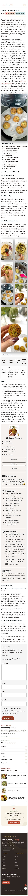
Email (3, 691)
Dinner (3, 862)
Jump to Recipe (20, 13)
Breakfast (4, 856)
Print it (15, 459)
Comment (5, 663)
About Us (5, 892)
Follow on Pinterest (13, 822)
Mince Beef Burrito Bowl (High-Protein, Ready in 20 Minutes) (16, 776)
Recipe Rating (6, 659)
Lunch (3, 859)
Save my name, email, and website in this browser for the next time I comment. (13, 711)
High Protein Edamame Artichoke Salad (16, 783)
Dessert (3, 865)
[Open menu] (24, 5)
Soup (16, 859)
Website (4, 700)
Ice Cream (17, 868)
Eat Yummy (10, 840)
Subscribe (5, 882)
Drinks (16, 865)
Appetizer (4, 868)
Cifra (4, 13)
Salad (16, 862)
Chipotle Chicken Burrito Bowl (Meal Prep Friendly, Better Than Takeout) (16, 798)
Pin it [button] (15, 464)
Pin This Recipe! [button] (11, 13)
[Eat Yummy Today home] (7, 5)
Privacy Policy (11, 892)
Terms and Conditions (20, 892)
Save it (15, 468)
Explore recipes (5, 736)
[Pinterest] (13, 849)
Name (4, 683)
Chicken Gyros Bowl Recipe (14, 790)
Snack (16, 856)
